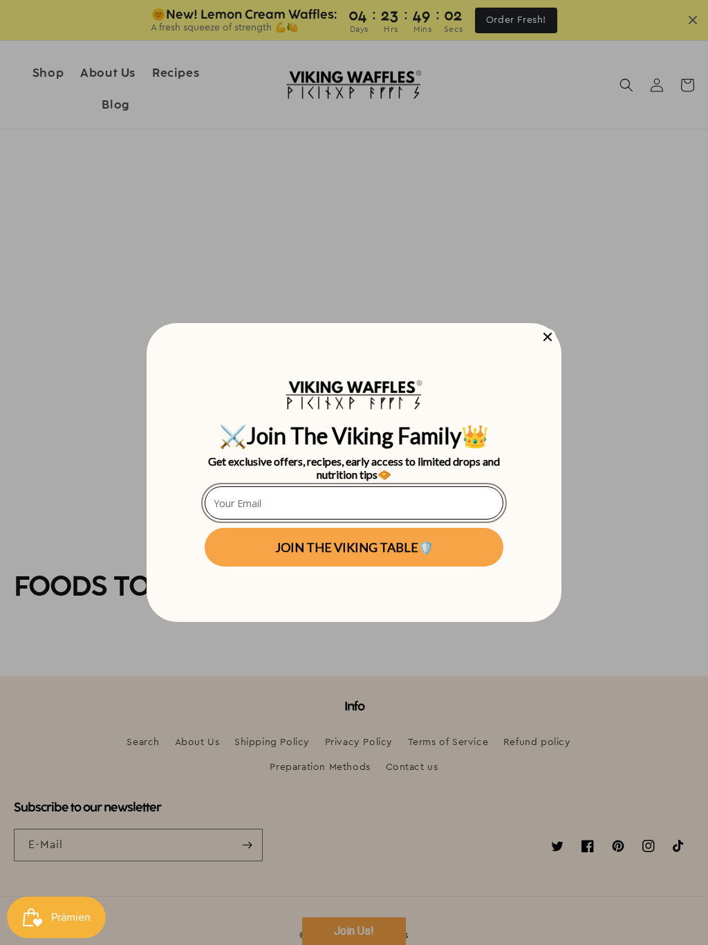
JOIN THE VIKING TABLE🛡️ (354, 547)
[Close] (547, 337)
